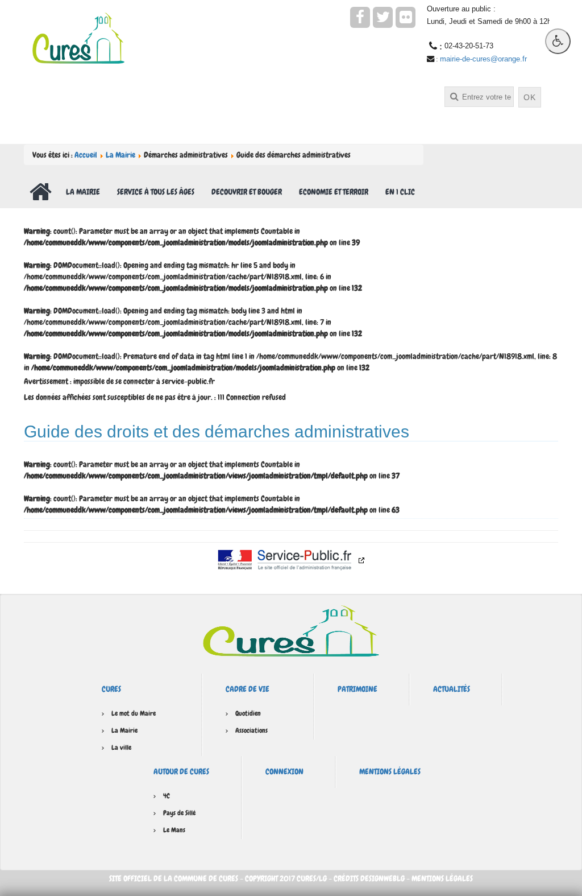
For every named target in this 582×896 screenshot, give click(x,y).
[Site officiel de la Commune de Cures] (78, 37)
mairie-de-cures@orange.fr (483, 59)
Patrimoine (357, 689)
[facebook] (360, 17)
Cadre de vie (247, 689)
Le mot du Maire (133, 713)
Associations (251, 730)
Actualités (451, 689)
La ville (121, 747)
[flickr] (405, 17)
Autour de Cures (181, 771)
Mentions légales (390, 771)
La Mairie (120, 155)
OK (529, 97)
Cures (111, 689)
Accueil (85, 155)
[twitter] (383, 17)
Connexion (284, 771)
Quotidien (248, 713)
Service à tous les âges (155, 192)
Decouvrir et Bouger (246, 192)
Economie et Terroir (333, 192)
